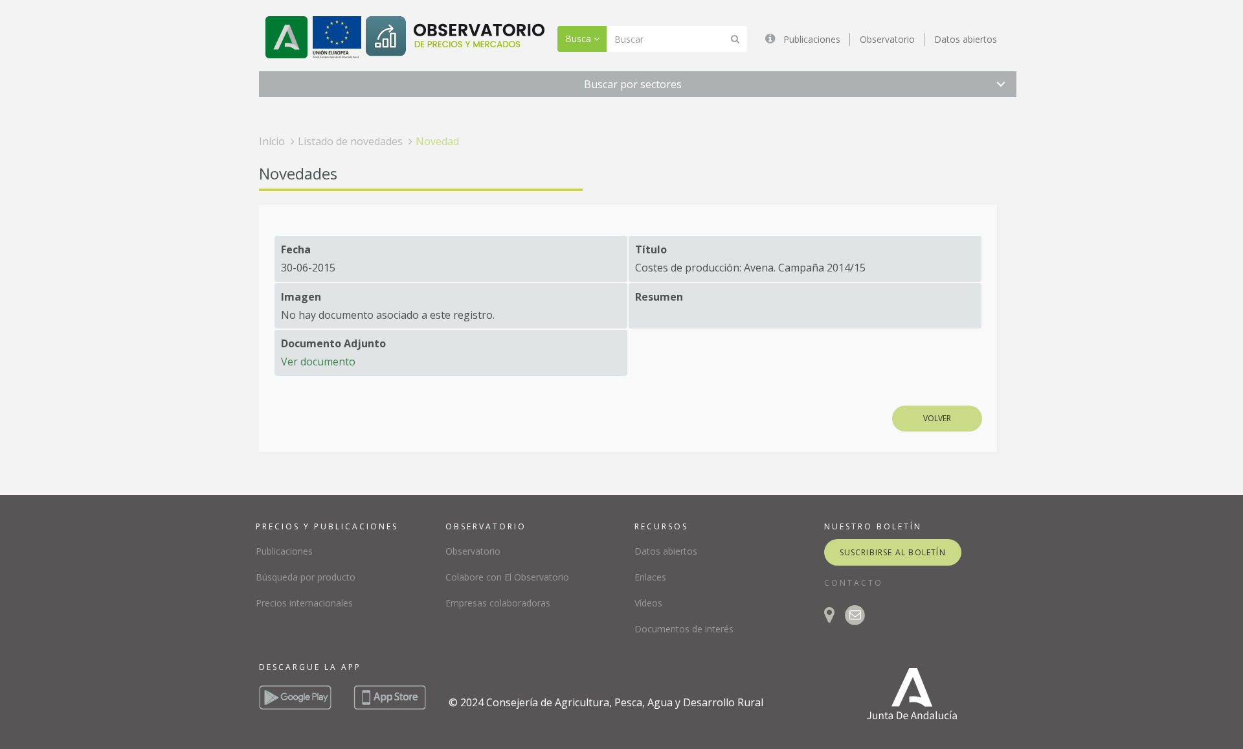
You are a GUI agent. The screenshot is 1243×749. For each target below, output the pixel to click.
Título (651, 249)
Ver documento (318, 361)
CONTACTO (853, 582)
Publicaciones (811, 39)
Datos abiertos (965, 39)
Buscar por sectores (633, 84)
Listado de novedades (350, 141)
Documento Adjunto (333, 343)
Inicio (272, 141)
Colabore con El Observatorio (507, 577)
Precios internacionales (304, 603)
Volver (937, 418)
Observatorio (887, 39)
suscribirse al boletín (893, 552)
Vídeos (648, 603)
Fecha (296, 249)
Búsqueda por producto (305, 577)
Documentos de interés (683, 629)
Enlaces (650, 577)
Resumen (659, 297)
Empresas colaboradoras (497, 603)
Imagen (301, 297)
